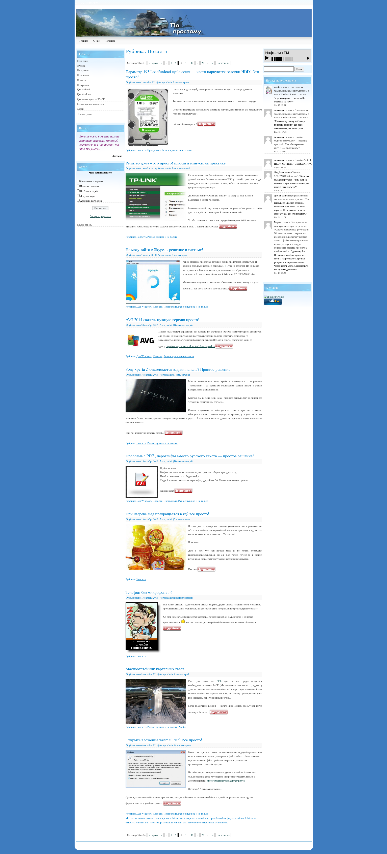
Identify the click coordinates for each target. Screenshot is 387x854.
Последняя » (223, 62)
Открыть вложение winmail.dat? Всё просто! (164, 739)
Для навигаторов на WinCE (91, 99)
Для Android (83, 89)
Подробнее (206, 123)
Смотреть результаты (100, 216)
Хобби (182, 727)
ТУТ (225, 265)
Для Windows (144, 306)
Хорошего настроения (91, 200)
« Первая (153, 62)
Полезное (110, 40)
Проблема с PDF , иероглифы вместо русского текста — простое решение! (190, 455)
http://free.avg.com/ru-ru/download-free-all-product (190, 346)
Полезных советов (89, 186)
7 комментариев (182, 374)
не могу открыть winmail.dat (192, 818)
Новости (141, 150)
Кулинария (82, 60)
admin (169, 82)
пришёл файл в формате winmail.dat (230, 818)
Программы (154, 150)
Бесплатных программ (91, 181)
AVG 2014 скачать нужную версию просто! (162, 319)
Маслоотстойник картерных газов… (157, 668)
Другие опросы (84, 224)
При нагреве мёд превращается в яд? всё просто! (167, 513)
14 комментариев (182, 745)
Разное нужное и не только (177, 150)
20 (203, 62)
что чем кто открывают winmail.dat (208, 822)
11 (186, 62)
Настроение (83, 70)
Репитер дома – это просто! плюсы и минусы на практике (176, 163)
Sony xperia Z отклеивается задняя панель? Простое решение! (179, 369)
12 (192, 62)
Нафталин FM (277, 53)
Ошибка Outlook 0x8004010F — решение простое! (290, 140)
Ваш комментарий (181, 168)
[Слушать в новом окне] (308, 58)
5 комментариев (181, 82)
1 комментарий (181, 674)
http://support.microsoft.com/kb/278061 (226, 780)
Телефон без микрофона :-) (149, 592)
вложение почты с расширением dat (154, 818)
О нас (96, 40)
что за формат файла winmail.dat (168, 822)
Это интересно (84, 114)
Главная (83, 40)
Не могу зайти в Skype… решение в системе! (164, 249)
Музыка (81, 65)
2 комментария (179, 254)
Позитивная (83, 74)
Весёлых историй (89, 191)
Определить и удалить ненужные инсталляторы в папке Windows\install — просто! (291, 90)
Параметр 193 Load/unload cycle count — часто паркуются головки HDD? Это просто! (192, 74)
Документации (87, 195)
